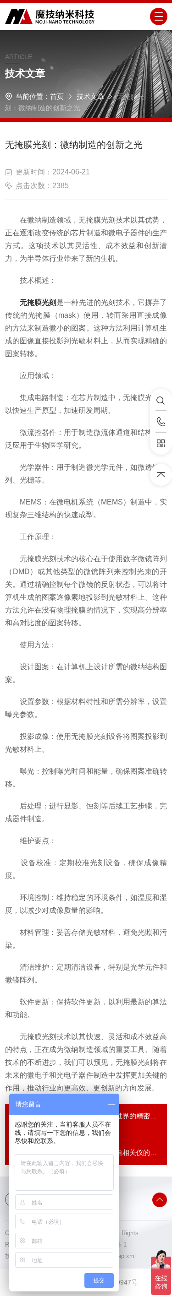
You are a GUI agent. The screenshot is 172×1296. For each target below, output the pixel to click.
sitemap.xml (119, 1256)
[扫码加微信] (161, 444)
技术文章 (90, 96)
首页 (57, 96)
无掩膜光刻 (38, 302)
